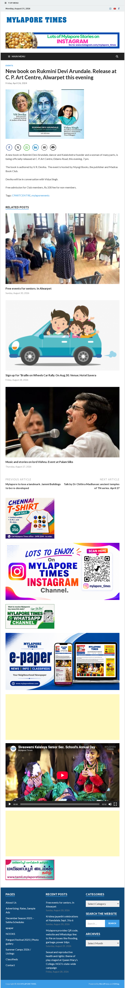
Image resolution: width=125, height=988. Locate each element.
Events (9, 66)
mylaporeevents (40, 195)
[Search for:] (102, 923)
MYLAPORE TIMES (28, 984)
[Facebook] (118, 8)
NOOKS (10, 933)
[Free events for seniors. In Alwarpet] (62, 284)
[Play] (9, 804)
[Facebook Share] (9, 147)
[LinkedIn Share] (35, 147)
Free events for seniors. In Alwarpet (29, 288)
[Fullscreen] (115, 804)
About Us (11, 902)
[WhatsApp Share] (27, 147)
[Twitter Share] (18, 147)
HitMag (116, 984)
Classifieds (12, 959)
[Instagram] (110, 8)
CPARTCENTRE (21, 195)
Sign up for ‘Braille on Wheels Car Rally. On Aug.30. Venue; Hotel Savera (51, 375)
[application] (62, 775)
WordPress (104, 984)
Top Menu (13, 3)
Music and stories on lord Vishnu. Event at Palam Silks (39, 462)
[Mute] (110, 804)
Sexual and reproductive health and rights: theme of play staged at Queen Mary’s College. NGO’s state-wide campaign (62, 959)
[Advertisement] (62, 717)
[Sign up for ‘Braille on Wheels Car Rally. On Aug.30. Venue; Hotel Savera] (62, 371)
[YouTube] (115, 8)
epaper (10, 927)
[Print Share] (53, 147)
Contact (10, 965)
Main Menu (18, 56)
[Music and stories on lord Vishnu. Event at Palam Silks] (62, 458)
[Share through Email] (44, 147)
